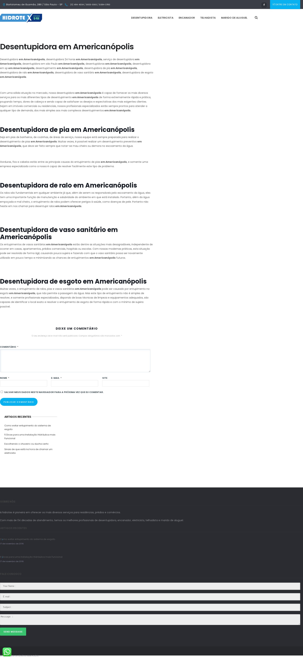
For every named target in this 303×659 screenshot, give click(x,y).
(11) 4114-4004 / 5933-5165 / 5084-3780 (90, 4)
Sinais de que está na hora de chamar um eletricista (28, 451)
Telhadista (208, 17)
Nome (4, 378)
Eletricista (165, 17)
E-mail (56, 378)
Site (104, 378)
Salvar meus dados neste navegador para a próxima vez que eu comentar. (54, 392)
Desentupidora (142, 17)
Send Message (13, 631)
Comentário (9, 347)
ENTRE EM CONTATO (287, 4)
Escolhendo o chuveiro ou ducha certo (26, 443)
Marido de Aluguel (234, 17)
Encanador (187, 17)
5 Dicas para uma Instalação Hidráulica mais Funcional (29, 436)
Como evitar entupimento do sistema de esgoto (27, 427)
